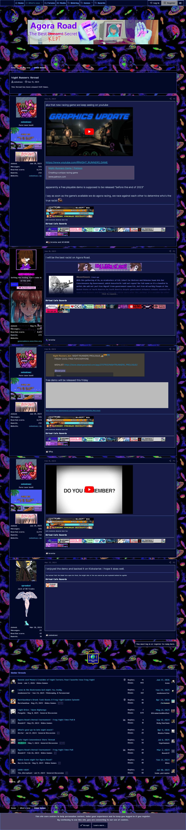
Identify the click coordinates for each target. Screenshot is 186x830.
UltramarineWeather (160, 713)
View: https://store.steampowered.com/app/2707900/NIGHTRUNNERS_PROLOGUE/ (73, 410)
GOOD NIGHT (23, 770)
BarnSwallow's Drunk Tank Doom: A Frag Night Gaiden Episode (49, 700)
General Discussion (48, 713)
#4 (174, 461)
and (60, 242)
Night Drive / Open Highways (32, 710)
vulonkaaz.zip (35, 176)
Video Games (42, 683)
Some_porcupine (162, 773)
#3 (174, 349)
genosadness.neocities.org (30, 341)
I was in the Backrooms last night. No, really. (40, 690)
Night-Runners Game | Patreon (65, 168)
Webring (75, 3)
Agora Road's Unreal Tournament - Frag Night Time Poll (45, 750)
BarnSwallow (23, 703)
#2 (174, 251)
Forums (51, 3)
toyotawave (164, 743)
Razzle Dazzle (24, 763)
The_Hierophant (25, 773)
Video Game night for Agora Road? (35, 760)
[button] (42, 3)
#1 (174, 99)
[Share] (170, 99)
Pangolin (22, 713)
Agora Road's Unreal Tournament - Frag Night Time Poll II (46, 720)
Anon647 (22, 723)
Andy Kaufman (163, 723)
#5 (174, 562)
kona (20, 683)
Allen (167, 763)
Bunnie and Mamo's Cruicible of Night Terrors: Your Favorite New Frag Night (56, 680)
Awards (101, 3)
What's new (34, 3)
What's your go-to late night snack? (36, 730)
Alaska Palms (164, 733)
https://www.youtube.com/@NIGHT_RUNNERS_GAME (77, 162)
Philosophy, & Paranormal (58, 693)
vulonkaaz (18, 82)
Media (63, 3)
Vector (21, 733)
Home (21, 3)
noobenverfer (24, 693)
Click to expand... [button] (110, 294)
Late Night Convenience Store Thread (36, 740)
